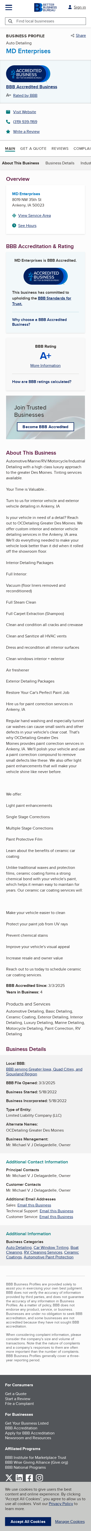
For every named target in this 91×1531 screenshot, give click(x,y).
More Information (45, 365)
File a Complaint (19, 1403)
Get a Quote (33, 148)
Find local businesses (35, 21)
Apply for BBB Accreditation (30, 1433)
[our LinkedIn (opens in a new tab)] (19, 1480)
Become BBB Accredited (45, 427)
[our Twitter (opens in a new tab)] (9, 1480)
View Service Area (34, 215)
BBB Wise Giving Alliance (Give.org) (36, 1462)
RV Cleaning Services (43, 1252)
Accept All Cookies (28, 1521)
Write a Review (26, 131)
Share (81, 36)
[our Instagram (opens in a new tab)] (39, 1480)
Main (10, 148)
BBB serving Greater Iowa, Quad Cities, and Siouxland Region (44, 1071)
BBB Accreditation (21, 1428)
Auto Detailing (19, 1247)
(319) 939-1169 (25, 121)
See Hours (27, 225)
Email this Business (34, 1205)
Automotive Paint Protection (49, 1257)
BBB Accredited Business (31, 87)
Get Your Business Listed (27, 1423)
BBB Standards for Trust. (41, 301)
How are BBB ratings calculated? (41, 382)
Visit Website (24, 111)
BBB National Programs (25, 1467)
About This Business (20, 163)
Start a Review (17, 1399)
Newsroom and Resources (28, 1438)
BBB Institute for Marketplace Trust (35, 1457)
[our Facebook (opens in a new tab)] (29, 1480)
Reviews (60, 148)
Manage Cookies (70, 1521)
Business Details (60, 163)
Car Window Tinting (51, 1247)
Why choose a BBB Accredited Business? (39, 322)
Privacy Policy (61, 1504)
